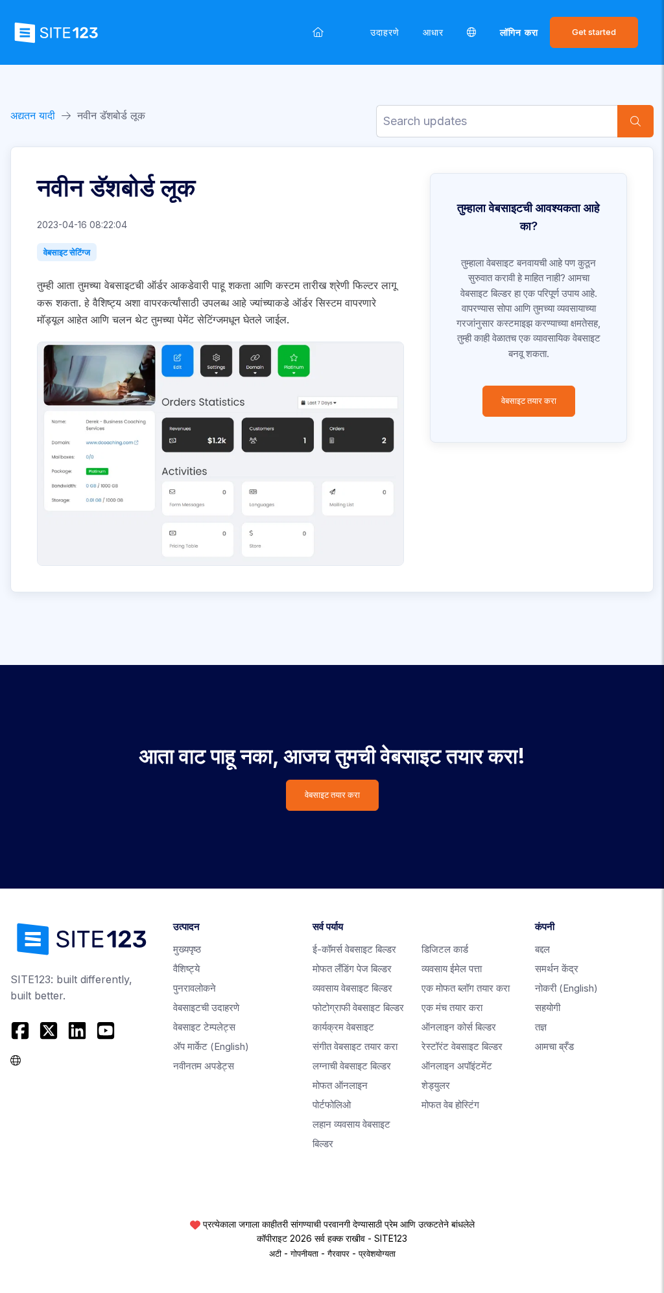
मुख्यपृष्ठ (187, 949)
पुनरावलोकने (194, 988)
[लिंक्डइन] (77, 1030)
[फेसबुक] (21, 1030)
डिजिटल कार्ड (444, 949)
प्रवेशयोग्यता (377, 1253)
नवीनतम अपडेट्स (203, 1066)
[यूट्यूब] (106, 1030)
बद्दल (542, 949)
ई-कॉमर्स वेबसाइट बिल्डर (354, 949)
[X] (49, 1030)
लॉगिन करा (519, 32)
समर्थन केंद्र (556, 968)
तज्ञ (541, 1027)
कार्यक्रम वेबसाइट (343, 1027)
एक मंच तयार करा (451, 1007)
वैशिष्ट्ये (186, 968)
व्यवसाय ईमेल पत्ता (451, 968)
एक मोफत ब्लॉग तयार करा (465, 988)
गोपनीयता (304, 1253)
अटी (275, 1253)
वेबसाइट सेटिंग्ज (66, 252)
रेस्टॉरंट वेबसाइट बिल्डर (462, 1046)
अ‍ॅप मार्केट (211, 1046)
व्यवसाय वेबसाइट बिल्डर (352, 988)
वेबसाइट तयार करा (528, 401)
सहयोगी (547, 1007)
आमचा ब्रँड (554, 1046)
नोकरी (566, 988)
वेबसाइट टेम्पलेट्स (204, 1027)
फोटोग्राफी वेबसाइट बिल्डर (358, 1007)
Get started (594, 32)
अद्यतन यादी (32, 115)
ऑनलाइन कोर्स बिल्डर (458, 1027)
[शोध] (635, 121)
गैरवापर (338, 1253)
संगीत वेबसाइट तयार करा (355, 1046)
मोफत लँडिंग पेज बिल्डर (352, 968)
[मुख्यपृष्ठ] (318, 32)
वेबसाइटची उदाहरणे (206, 1007)
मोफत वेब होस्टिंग (450, 1105)
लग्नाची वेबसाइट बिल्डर (352, 1066)
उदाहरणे (384, 32)
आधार (433, 32)
